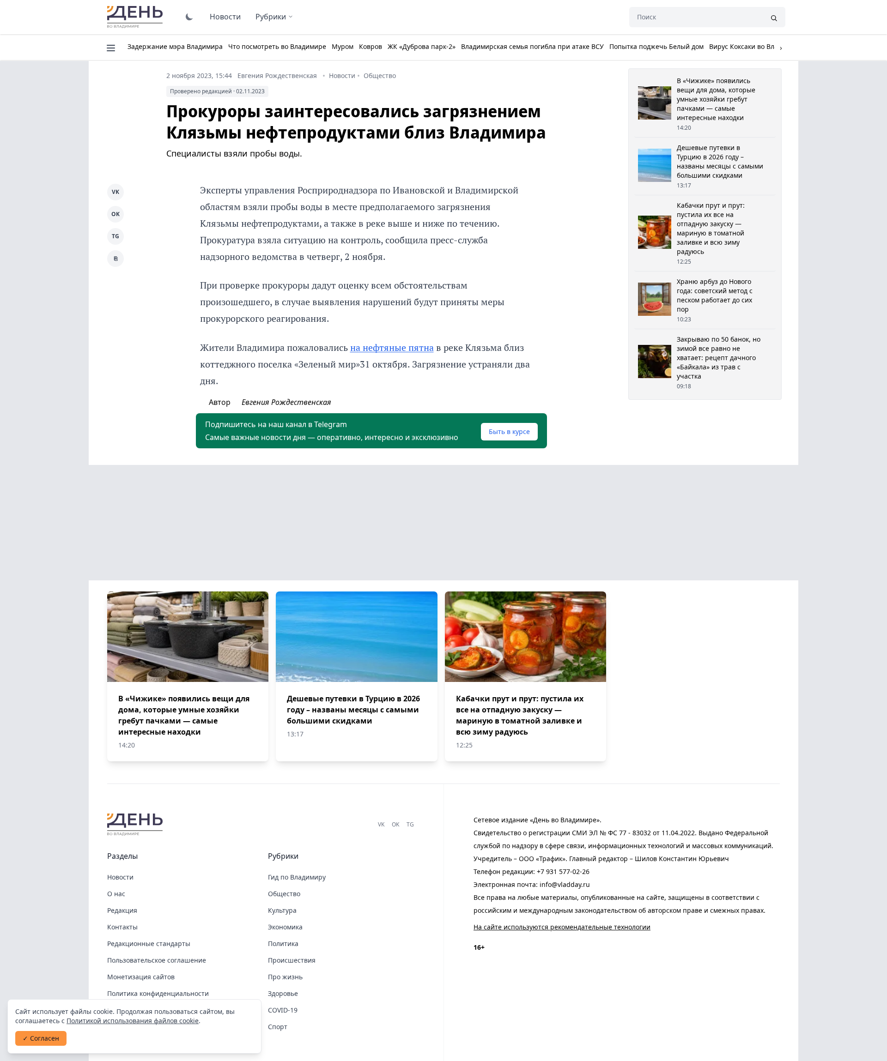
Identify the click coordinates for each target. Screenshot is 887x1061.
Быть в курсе (509, 431)
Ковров (370, 46)
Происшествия (292, 960)
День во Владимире (136, 17)
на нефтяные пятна (392, 347)
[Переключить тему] (189, 16)
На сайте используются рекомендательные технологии (562, 926)
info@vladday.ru (565, 884)
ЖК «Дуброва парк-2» (422, 46)
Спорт (277, 1026)
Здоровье (283, 993)
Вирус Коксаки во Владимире (755, 46)
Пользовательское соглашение (156, 960)
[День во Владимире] (136, 825)
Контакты (122, 926)
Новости (225, 17)
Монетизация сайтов (141, 976)
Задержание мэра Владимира (175, 46)
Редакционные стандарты (148, 943)
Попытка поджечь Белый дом (656, 46)
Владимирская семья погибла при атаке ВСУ (532, 46)
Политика (283, 943)
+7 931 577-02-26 (563, 871)
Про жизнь (285, 976)
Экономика (285, 926)
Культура (282, 910)
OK (115, 214)
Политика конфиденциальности (158, 993)
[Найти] (773, 17)
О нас (116, 893)
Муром (342, 46)
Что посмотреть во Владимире (277, 46)
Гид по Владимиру (297, 877)
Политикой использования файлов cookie (133, 1020)
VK (115, 192)
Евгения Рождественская (277, 75)
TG (115, 236)
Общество (380, 75)
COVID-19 (283, 1010)
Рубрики (270, 17)
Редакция (122, 910)
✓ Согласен (41, 1038)
